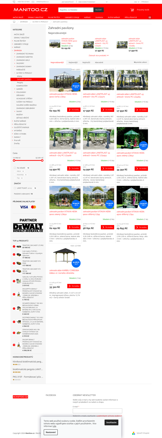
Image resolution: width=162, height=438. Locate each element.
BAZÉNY (19, 114)
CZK (135, 2)
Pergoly (20, 82)
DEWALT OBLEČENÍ (21, 37)
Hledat (98, 10)
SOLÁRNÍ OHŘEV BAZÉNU (26, 105)
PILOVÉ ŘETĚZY (20, 41)
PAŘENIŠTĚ (20, 70)
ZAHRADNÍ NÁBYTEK (24, 57)
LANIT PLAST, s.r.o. (26, 188)
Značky (17, 143)
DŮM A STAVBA (20, 134)
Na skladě (23, 168)
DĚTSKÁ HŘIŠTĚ (22, 118)
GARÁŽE (19, 89)
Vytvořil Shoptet (143, 433)
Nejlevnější (73, 62)
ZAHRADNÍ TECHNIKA (24, 54)
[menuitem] (18, 17)
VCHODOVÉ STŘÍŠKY (24, 98)
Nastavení (51, 432)
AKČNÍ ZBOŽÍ (19, 34)
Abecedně (99, 62)
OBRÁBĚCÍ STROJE (21, 44)
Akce (20, 171)
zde (54, 426)
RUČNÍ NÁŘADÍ (20, 121)
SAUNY (19, 111)
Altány (19, 76)
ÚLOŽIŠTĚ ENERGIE (21, 127)
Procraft (17, 140)
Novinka (21, 174)
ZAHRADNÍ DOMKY (23, 66)
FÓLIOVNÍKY (21, 92)
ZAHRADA (18, 50)
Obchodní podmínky (86, 2)
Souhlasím (111, 422)
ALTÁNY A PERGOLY (24, 73)
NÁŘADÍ (17, 47)
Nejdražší (86, 62)
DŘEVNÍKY (20, 95)
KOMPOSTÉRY (22, 86)
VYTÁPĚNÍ (18, 130)
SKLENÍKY (20, 63)
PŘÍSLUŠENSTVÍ (20, 124)
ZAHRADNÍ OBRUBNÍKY (25, 108)
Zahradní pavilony (24, 79)
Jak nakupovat (68, 2)
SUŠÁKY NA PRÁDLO (24, 102)
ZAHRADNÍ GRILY (23, 60)
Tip (19, 178)
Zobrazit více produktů (97, 55)
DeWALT (17, 137)
